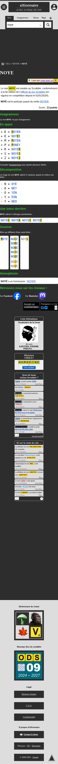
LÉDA (23, 481)
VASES (28, 387)
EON (14, 197)
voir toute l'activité (37, 436)
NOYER (15, 64)
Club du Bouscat (21, 427)
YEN (14, 192)
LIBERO (24, 493)
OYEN (15, 132)
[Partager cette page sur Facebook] (42, 308)
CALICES (19, 396)
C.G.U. (29, 706)
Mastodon (36, 746)
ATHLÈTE (31, 458)
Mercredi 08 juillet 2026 (24, 429)
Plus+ (41, 384)
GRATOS (33, 472)
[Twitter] (45, 308)
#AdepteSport (30, 455)
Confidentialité (29, 717)
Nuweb (35, 757)
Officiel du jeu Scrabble (33, 92)
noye (5, 220)
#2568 (34, 381)
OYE (14, 184)
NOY (24, 239)
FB (28, 746)
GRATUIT (23, 475)
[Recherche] (48, 25)
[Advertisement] (29, 44)
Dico (8, 64)
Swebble (18, 393)
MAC (32, 464)
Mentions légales (29, 694)
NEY (14, 188)
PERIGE (19, 404)
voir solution (29, 367)
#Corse (25, 487)
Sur (6, 296)
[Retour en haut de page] (51, 757)
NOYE (15, 136)
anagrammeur (15, 165)
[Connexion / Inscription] (54, 7)
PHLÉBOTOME (35, 447)
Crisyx (17, 381)
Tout (36, 384)
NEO (14, 201)
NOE (14, 239)
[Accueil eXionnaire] (2, 63)
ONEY (15, 145)
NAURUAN (25, 421)
